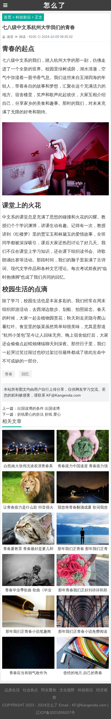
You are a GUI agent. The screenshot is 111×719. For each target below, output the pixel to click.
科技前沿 (23, 17)
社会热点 (30, 690)
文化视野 (67, 690)
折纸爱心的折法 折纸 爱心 (39, 414)
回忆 (25, 374)
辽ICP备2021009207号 (55, 712)
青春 (8, 374)
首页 (7, 17)
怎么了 (52, 705)
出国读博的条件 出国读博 (38, 408)
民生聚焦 (48, 690)
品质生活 (12, 690)
